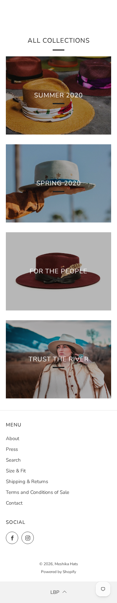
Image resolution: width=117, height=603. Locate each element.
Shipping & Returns (27, 481)
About (12, 438)
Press (12, 449)
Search (13, 460)
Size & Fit (16, 470)
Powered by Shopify (58, 571)
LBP (54, 592)
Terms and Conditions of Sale (37, 492)
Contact (14, 503)
